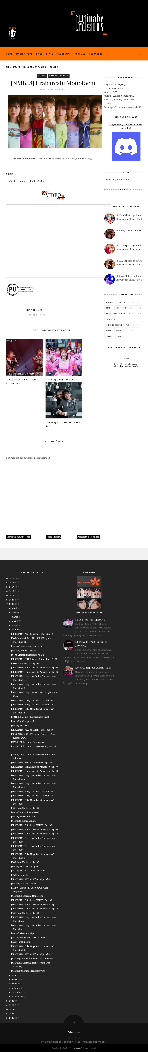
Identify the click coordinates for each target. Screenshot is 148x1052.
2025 (11, 1013)
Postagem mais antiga (88, 536)
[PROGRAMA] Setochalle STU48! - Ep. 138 (31, 900)
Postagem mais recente (18, 536)
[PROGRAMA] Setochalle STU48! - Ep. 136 (31, 762)
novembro (17, 992)
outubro (16, 988)
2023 (11, 1005)
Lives (39, 54)
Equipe (54, 67)
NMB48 (42, 75)
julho (15, 975)
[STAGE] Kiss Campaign (23, 933)
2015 (11, 578)
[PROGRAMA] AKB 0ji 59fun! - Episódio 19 (32, 634)
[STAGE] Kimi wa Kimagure (24, 866)
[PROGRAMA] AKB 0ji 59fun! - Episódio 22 (32, 954)
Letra (108, 308)
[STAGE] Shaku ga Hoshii (23, 721)
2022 (11, 1000)
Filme (108, 331)
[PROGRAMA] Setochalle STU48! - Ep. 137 (31, 825)
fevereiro (17, 612)
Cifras (109, 336)
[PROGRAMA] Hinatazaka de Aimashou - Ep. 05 (34, 667)
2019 (11, 595)
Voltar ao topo (74, 1032)
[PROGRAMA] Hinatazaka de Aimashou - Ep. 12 (34, 908)
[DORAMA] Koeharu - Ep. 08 (25, 913)
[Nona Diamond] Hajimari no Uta (27, 654)
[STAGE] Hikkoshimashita (24, 816)
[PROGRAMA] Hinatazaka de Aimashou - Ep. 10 (34, 833)
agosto (15, 979)
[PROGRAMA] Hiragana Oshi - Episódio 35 (32, 700)
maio (14, 625)
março (15, 616)
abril (14, 621)
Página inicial (54, 536)
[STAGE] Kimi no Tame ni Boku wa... (29, 870)
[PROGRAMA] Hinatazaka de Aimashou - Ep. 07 (34, 766)
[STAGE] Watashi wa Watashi (25, 812)
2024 (11, 1009)
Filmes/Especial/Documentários (26, 67)
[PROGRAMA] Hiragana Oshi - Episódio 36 (32, 704)
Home (9, 54)
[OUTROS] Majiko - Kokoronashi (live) (30, 716)
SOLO (119, 336)
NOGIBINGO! (137, 302)
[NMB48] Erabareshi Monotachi (27, 895)
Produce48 (95, 54)
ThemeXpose (75, 1048)
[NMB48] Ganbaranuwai (61, 379)
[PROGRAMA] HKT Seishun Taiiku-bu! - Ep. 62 (34, 659)
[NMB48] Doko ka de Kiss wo (130, 230)
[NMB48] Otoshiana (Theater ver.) (28, 970)
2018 (11, 591)
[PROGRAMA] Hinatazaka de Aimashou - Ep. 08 (34, 771)
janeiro (16, 608)
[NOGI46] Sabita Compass (23, 650)
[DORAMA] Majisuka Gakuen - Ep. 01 (93, 667)
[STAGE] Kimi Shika (21, 725)
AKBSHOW (122, 302)
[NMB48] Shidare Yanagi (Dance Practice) (32, 958)
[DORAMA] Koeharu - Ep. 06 (25, 808)
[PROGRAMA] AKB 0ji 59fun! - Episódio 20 (32, 729)
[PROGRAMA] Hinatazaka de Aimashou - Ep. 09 (34, 829)
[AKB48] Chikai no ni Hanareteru (28, 742)
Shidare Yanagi (58, 75)
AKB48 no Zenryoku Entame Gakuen (122, 325)
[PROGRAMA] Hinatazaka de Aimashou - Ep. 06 (34, 672)
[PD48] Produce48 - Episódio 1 (90, 619)
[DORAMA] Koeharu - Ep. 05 (25, 663)
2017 (11, 586)
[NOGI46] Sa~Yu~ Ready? (23, 883)
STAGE (132, 331)
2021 (11, 604)
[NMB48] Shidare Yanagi (23, 820)
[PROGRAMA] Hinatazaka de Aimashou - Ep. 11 (34, 904)
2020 (11, 599)
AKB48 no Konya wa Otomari (129, 308)
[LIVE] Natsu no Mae (21, 941)
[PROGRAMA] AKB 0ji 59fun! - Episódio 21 (32, 879)
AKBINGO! (110, 302)
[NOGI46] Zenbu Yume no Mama (27, 646)
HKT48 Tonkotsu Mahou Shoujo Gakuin (123, 313)
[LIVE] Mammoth (19, 875)
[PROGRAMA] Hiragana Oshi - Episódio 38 (32, 795)
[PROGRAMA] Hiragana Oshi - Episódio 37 (32, 791)
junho (15, 629)
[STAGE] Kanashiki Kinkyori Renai (28, 937)
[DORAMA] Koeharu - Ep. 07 (25, 862)
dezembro (17, 996)
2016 (11, 582)
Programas (64, 54)
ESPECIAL (120, 331)
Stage (49, 54)
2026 (11, 1017)
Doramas (79, 54)
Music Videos (24, 54)
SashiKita (110, 319)
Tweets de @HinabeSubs (116, 179)
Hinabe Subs (34, 310)
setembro (17, 983)
